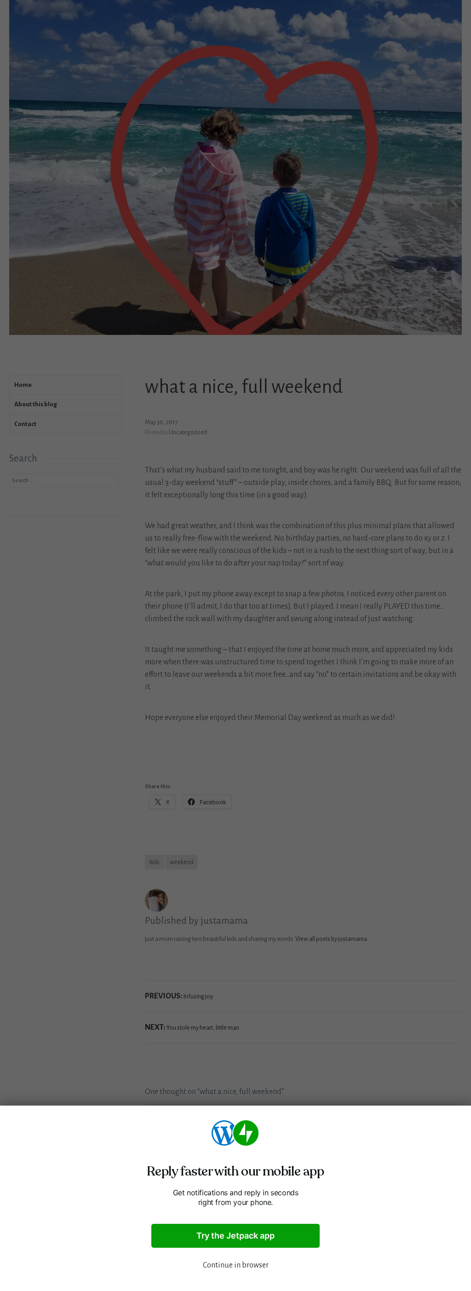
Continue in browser (236, 1265)
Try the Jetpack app (235, 1235)
